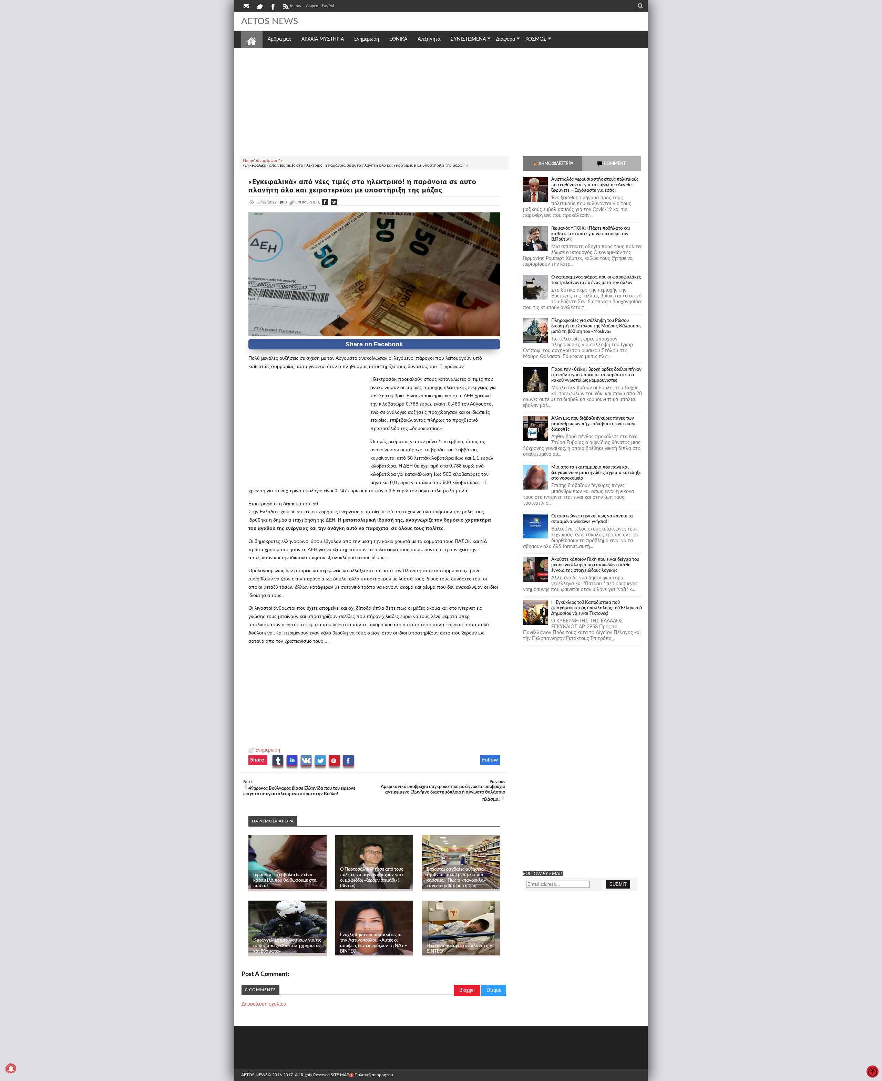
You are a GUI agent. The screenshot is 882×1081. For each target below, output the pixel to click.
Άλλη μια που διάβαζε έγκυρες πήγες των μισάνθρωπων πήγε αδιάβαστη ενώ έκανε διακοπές (593, 424)
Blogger (467, 990)
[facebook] (272, 5)
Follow (490, 760)
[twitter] (259, 5)
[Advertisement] (441, 101)
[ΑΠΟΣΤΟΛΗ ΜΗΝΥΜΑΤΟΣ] (247, 5)
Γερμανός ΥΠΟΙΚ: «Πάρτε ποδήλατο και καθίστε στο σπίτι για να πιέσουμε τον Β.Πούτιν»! (590, 234)
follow (295, 6)
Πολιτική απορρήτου (374, 1075)
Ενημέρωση (267, 750)
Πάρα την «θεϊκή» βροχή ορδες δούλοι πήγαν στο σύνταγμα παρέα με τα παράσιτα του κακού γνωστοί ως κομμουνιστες (596, 375)
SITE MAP (340, 1075)
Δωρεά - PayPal (320, 6)
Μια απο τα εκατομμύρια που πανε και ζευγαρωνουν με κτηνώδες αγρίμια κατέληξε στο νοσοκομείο (596, 473)
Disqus (493, 990)
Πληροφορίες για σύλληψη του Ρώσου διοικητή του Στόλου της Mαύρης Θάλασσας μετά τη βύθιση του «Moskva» (595, 326)
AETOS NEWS (269, 21)
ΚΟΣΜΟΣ (535, 39)
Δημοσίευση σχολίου (264, 1004)
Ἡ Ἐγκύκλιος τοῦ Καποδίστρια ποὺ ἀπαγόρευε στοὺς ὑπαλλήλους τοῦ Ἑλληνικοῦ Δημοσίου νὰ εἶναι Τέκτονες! (596, 608)
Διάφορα (505, 39)
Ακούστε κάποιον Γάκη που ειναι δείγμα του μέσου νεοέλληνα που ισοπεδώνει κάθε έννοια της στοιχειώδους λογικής (595, 565)
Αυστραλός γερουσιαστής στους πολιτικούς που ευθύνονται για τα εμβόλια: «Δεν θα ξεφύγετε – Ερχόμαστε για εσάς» (594, 185)
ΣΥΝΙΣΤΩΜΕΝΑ (468, 39)
